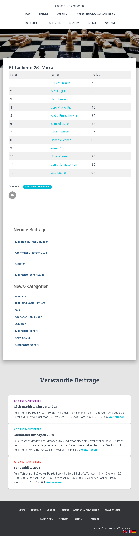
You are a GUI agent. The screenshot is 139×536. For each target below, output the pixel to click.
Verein (61, 14)
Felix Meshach (60, 83)
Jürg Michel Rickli (62, 107)
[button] (66, 14)
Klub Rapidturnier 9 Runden (31, 241)
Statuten (20, 263)
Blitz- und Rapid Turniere (37, 187)
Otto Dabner (59, 172)
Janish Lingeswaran (64, 164)
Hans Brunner (59, 99)
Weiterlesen (116, 417)
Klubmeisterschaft (26, 330)
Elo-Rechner (31, 23)
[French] (130, 531)
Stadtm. (75, 23)
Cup (17, 309)
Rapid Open (54, 23)
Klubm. (92, 23)
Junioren (20, 323)
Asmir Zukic (58, 148)
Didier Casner (59, 156)
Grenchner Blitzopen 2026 (31, 252)
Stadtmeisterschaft (27, 344)
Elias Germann (60, 132)
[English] (125, 531)
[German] (134, 531)
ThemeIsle (124, 528)
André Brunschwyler (64, 115)
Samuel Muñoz (60, 124)
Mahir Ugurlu (59, 91)
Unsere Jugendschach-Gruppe (94, 14)
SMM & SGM (22, 337)
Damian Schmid (61, 140)
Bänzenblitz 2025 (27, 468)
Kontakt (110, 23)
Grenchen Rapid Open (28, 316)
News (27, 14)
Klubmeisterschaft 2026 (29, 274)
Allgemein (21, 296)
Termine (44, 14)
